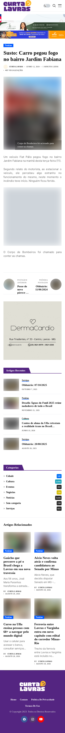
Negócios (33, 492)
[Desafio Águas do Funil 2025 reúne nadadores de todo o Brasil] (11, 403)
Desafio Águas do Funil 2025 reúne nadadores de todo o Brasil (41, 404)
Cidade (33, 476)
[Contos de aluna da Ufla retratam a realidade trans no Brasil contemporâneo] (11, 423)
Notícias (8, 45)
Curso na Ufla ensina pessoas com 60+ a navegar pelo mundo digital (16, 629)
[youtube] (41, 719)
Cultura (33, 481)
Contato (24, 699)
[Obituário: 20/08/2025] (11, 444)
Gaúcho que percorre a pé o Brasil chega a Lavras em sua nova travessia (16, 565)
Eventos (33, 487)
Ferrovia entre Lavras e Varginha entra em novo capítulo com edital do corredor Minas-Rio (47, 633)
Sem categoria (33, 503)
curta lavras (16, 67)
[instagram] (32, 719)
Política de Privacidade (42, 699)
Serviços (33, 508)
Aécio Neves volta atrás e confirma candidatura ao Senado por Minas (46, 563)
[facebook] (24, 719)
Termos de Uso (32, 706)
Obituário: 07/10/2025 (34, 385)
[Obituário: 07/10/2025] (11, 385)
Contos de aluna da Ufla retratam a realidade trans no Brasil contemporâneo (41, 425)
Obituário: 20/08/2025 (34, 444)
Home (13, 699)
